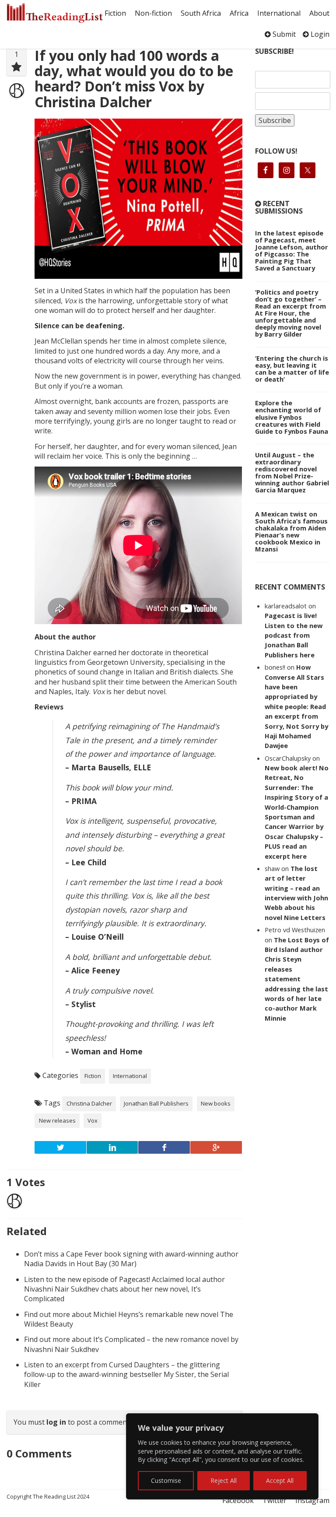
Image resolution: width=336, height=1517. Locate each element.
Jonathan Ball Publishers (156, 1103)
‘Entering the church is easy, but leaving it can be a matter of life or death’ (292, 368)
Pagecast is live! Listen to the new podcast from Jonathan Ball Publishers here (293, 635)
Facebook (238, 1500)
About (319, 13)
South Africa (201, 13)
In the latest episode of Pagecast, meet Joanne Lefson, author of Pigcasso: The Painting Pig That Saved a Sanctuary (291, 250)
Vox (93, 1120)
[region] (222, 1456)
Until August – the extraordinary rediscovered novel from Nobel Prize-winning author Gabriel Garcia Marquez (292, 472)
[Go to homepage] (55, 13)
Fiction (115, 13)
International (279, 13)
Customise (166, 1480)
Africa (239, 13)
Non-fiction (153, 13)
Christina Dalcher (89, 1103)
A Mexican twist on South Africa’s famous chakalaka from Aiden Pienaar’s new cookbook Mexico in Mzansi (291, 531)
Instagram (312, 1500)
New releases (57, 1120)
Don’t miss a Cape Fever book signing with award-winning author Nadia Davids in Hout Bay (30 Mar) (131, 1258)
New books (216, 1103)
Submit (283, 34)
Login (319, 34)
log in (56, 1422)
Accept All (280, 1480)
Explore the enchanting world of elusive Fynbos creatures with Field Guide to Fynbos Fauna (291, 416)
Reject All (223, 1480)
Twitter (274, 1500)
